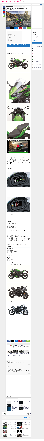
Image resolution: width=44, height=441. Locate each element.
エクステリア (10, 34)
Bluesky (25, 417)
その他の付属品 (10, 40)
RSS (29, 417)
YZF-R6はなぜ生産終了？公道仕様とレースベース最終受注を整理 (38, 62)
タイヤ (9, 39)
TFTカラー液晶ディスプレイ (12, 35)
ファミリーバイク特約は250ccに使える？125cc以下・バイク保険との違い (38, 65)
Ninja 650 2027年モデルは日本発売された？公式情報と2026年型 (38, 54)
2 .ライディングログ (11, 37)
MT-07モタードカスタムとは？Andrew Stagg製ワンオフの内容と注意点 (38, 57)
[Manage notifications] (42, 439)
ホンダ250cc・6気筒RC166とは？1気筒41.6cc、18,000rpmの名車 (37, 68)
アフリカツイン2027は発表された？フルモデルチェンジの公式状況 (38, 51)
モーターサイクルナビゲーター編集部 (17, 345)
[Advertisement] (18, 333)
